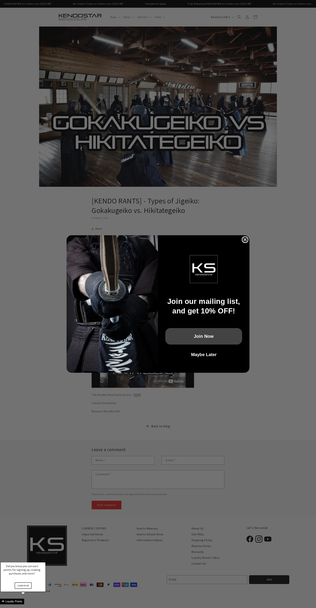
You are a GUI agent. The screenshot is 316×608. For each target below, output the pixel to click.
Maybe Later (204, 354)
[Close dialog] (245, 240)
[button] (27, 601)
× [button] (43, 560)
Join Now (204, 336)
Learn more (23, 585)
